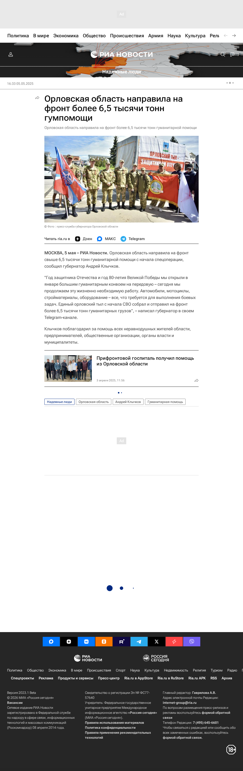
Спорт (121, 670)
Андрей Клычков (128, 402)
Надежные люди (59, 402)
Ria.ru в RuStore (171, 678)
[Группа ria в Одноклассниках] (103, 641)
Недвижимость (176, 670)
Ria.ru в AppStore (138, 678)
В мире (76, 670)
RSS (213, 678)
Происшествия (99, 670)
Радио (232, 670)
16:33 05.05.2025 (20, 83)
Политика (14, 670)
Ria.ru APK (197, 678)
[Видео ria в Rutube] (121, 641)
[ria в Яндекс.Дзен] (68, 641)
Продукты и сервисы (75, 678)
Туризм (217, 670)
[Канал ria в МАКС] (51, 641)
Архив (227, 678)
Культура (152, 670)
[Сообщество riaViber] (191, 641)
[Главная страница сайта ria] (121, 54)
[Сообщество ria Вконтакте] (86, 641)
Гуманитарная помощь (165, 402)
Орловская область (94, 402)
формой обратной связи (182, 737)
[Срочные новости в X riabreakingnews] (174, 641)
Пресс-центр (109, 678)
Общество (35, 670)
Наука (135, 670)
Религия (199, 670)
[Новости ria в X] (156, 641)
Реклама (46, 678)
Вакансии (15, 703)
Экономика (57, 670)
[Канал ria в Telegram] (139, 641)
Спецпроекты (22, 678)
